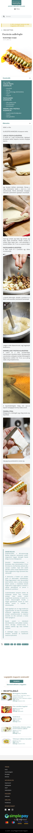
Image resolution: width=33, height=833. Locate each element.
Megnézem (16, 681)
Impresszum (8, 783)
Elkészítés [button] (6, 123)
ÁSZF (6, 787)
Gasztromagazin (9, 772)
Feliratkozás (8, 802)
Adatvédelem (8, 790)
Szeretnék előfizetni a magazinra (16, 684)
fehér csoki (25, 644)
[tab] (16, 78)
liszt (12, 644)
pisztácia (6, 644)
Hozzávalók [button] (6, 78)
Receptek (7, 774)
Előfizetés (7, 796)
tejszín (19, 644)
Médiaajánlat (8, 785)
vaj (15, 644)
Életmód (7, 776)
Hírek (6, 769)
